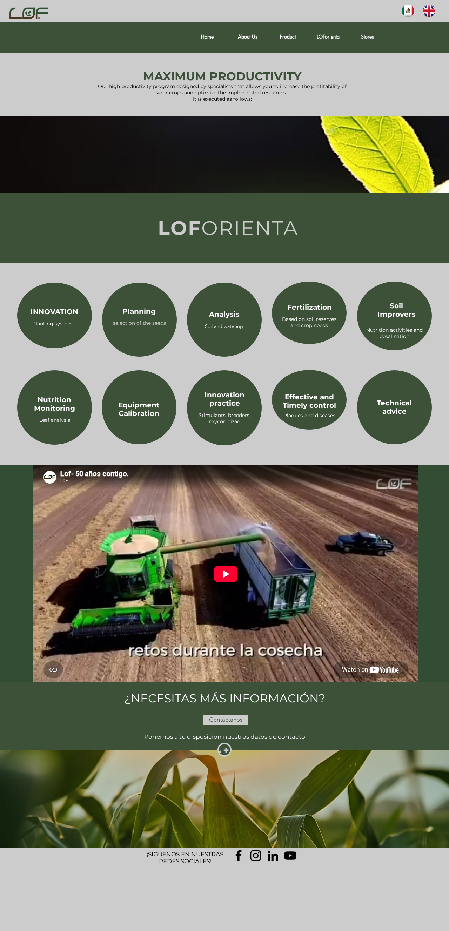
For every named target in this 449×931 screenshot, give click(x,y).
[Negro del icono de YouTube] (290, 855)
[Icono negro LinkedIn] (273, 855)
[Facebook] (238, 855)
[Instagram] (255, 855)
